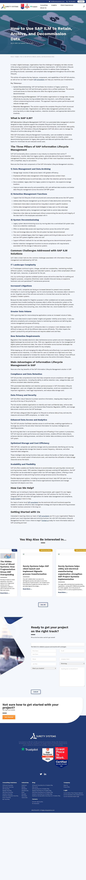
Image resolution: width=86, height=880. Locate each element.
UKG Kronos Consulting (8, 792)
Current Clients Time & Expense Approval (73, 793)
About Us (43, 8)
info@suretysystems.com (47, 810)
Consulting (44, 5)
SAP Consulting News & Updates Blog (40, 788)
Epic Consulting (6, 799)
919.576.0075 (35, 810)
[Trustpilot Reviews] (29, 749)
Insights (54, 5)
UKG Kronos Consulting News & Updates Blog (42, 792)
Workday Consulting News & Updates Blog (41, 790)
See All (43, 604)
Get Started (9, 717)
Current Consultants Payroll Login (71, 796)
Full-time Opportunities (37, 801)
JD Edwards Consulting (8, 785)
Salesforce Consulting (7, 794)
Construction (24, 797)
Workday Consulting (7, 790)
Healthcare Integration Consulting (10, 795)
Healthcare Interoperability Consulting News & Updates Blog (46, 795)
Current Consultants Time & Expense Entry (73, 794)
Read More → (5, 593)
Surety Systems (16, 499)
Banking (23, 787)
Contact (81, 1)
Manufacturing (25, 790)
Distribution (24, 788)
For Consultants (35, 803)
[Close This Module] (48, 814)
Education (24, 794)
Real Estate (24, 795)
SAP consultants (39, 79)
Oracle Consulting (7, 797)
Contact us (45, 520)
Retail (23, 792)
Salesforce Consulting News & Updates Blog (42, 794)
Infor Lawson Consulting (8, 787)
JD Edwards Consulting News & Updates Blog (42, 785)
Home (12, 56)
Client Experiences (67, 5)
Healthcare (24, 785)
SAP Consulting (6, 788)
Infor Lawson (35, 787)
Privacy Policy (67, 787)
